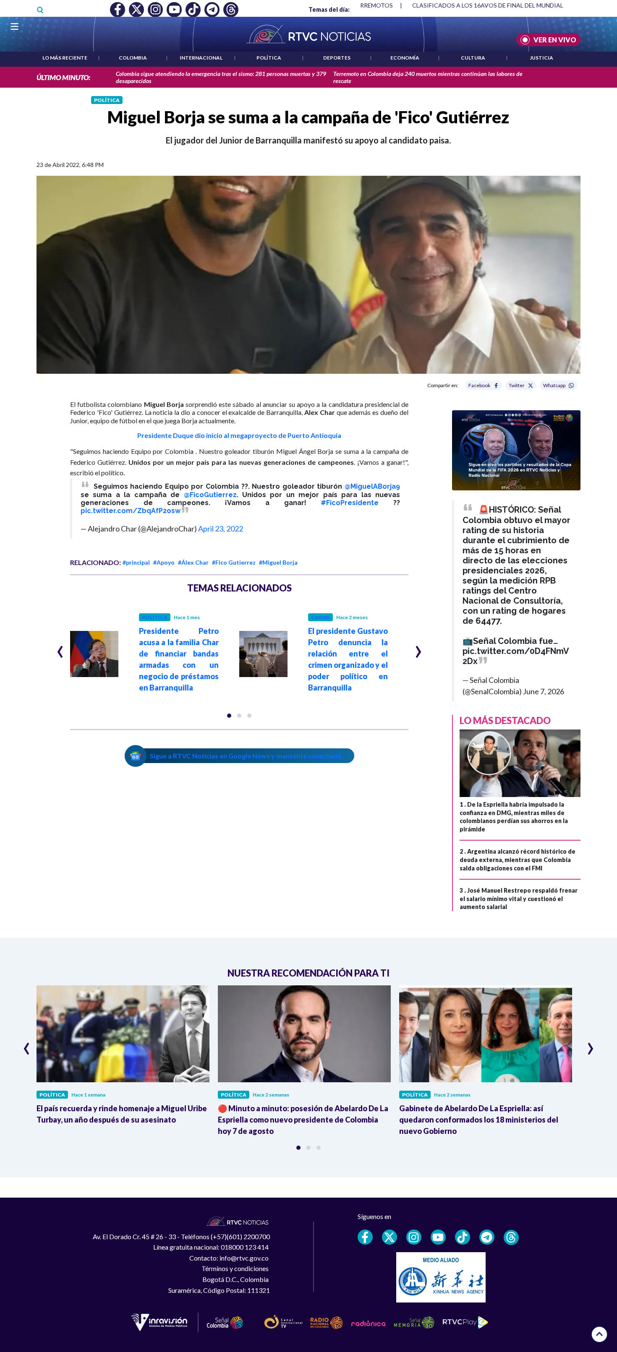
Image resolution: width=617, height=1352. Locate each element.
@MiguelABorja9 (372, 486)
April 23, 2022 (220, 528)
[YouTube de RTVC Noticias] (438, 1237)
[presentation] (60, 648)
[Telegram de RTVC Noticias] (486, 1237)
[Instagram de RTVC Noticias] (413, 1237)
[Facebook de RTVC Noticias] (365, 1237)
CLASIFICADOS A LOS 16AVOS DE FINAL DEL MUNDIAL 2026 (495, 5)
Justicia (541, 58)
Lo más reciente (64, 58)
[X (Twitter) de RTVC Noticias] (389, 1237)
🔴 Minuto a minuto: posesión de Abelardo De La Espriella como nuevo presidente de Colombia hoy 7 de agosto (303, 1120)
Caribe (320, 617)
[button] (229, 715)
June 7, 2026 (543, 691)
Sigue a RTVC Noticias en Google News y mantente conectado (246, 756)
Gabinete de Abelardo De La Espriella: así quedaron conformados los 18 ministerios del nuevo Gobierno (478, 1120)
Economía (404, 58)
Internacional (201, 58)
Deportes (336, 58)
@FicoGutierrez (210, 495)
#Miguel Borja (278, 562)
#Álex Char (193, 562)
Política (268, 58)
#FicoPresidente (350, 503)
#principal (136, 562)
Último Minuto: (63, 77)
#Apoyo (164, 562)
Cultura (473, 58)
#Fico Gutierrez (234, 562)
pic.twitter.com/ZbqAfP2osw (130, 511)
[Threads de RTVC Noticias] (511, 1237)
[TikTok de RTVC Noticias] (462, 1237)
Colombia (133, 58)
